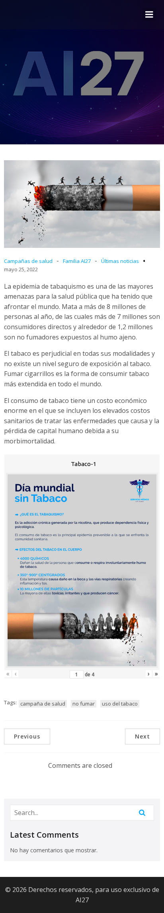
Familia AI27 (77, 261)
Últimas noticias (120, 261)
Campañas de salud (28, 261)
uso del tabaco (120, 703)
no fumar (83, 703)
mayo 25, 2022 (21, 269)
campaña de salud (42, 703)
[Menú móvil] (149, 14)
